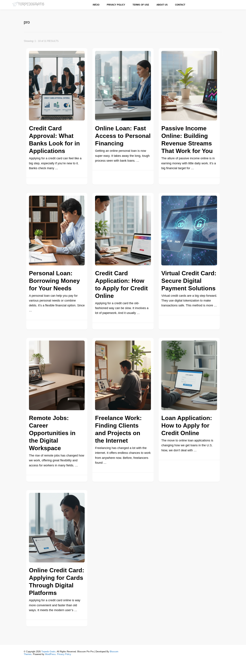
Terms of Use (141, 5)
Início (96, 5)
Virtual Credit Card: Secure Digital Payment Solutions (188, 281)
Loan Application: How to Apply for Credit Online (186, 425)
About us (162, 5)
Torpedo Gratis (48, 651)
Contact (180, 5)
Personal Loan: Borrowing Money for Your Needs (54, 281)
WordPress (50, 654)
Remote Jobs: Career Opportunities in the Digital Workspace (52, 433)
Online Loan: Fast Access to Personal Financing (123, 136)
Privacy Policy (116, 5)
